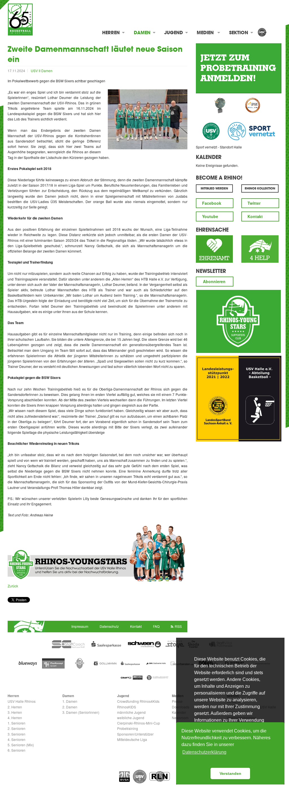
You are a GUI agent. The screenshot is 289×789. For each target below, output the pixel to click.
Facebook (211, 203)
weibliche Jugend (130, 717)
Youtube (210, 216)
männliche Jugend (131, 712)
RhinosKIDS (126, 706)
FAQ (156, 626)
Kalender (209, 157)
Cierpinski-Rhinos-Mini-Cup (138, 723)
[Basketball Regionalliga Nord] (159, 776)
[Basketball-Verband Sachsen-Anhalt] (124, 776)
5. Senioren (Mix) (21, 744)
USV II (36, 70)
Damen (142, 32)
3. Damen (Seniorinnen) (80, 712)
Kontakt (255, 216)
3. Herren (15, 712)
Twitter (254, 203)
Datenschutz (109, 626)
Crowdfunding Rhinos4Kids (138, 701)
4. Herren (15, 717)
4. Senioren (16, 739)
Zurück (13, 585)
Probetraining (127, 728)
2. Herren (15, 706)
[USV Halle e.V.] (262, 32)
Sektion (238, 32)
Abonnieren (214, 281)
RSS (178, 626)
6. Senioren (16, 750)
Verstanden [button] (230, 773)
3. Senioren (16, 734)
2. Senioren (16, 728)
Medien (205, 32)
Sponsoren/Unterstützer (135, 734)
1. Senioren (16, 723)
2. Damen (69, 706)
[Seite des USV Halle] (139, 776)
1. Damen (69, 701)
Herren (111, 32)
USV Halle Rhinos (22, 701)
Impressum (79, 626)
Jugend (173, 32)
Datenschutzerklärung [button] (204, 752)
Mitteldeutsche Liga (132, 739)
